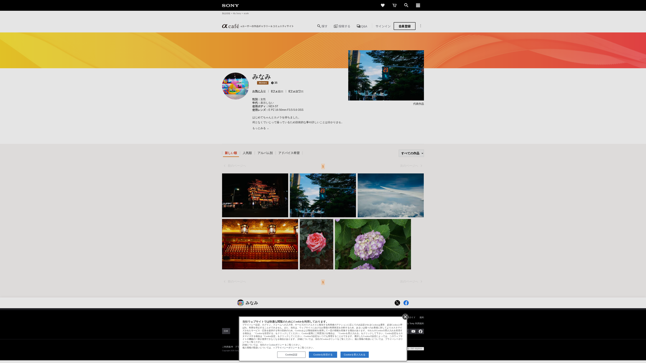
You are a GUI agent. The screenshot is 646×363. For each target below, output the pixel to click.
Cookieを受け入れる (354, 354)
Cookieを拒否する (323, 354)
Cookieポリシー (276, 345)
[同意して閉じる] (405, 316)
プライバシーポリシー (286, 348)
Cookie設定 (291, 354)
